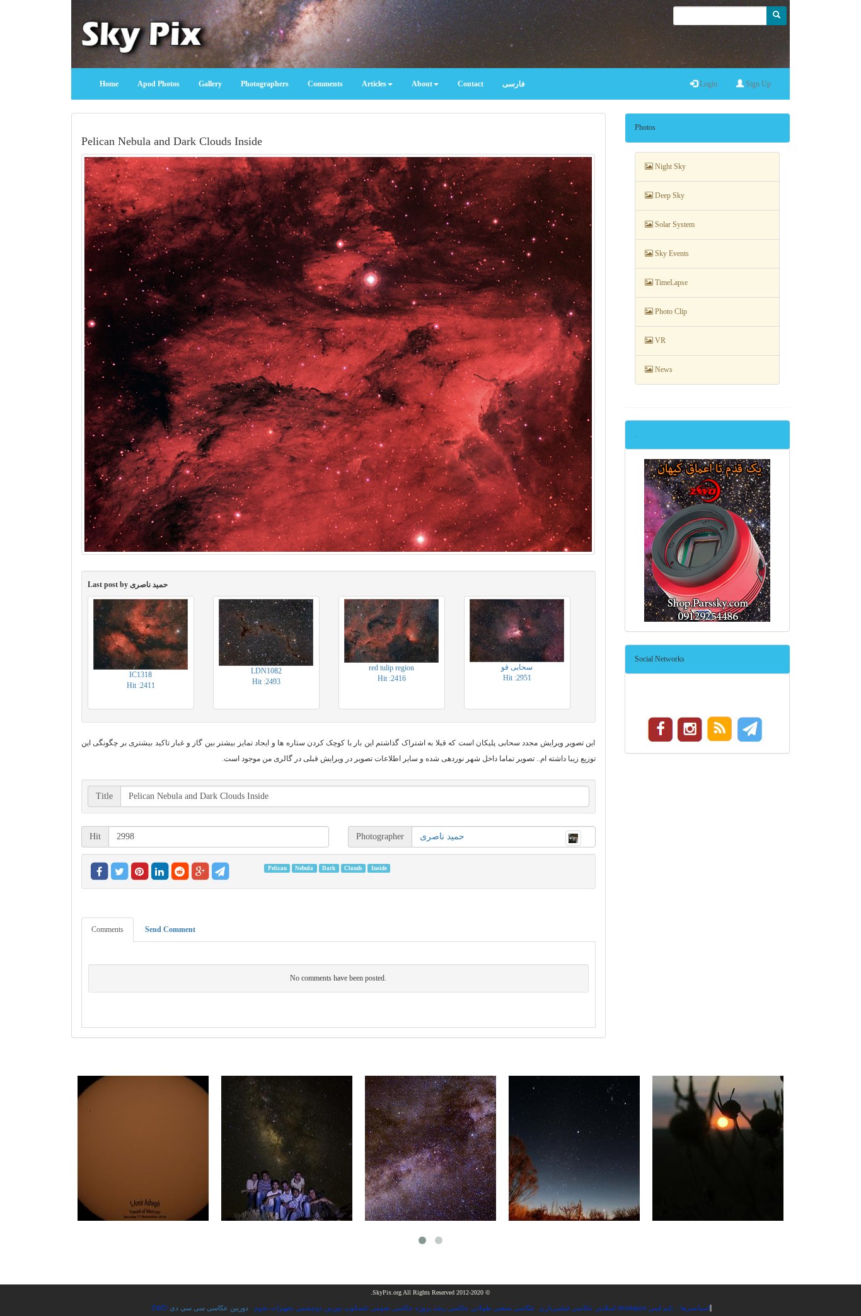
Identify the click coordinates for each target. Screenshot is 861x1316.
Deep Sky (669, 195)
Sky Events (671, 253)
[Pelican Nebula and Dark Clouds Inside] (338, 354)
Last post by (128, 584)
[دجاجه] (430, 1148)
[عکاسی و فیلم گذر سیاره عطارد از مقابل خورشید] (143, 1148)
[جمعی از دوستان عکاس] (286, 1148)
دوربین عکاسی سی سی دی (209, 1308)
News (663, 369)
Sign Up (757, 83)
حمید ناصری (442, 836)
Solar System (674, 224)
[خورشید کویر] (717, 1148)
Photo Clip (670, 311)
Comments (107, 929)
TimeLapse (670, 282)
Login (707, 83)
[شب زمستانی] (574, 1148)
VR (659, 340)
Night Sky (669, 166)
